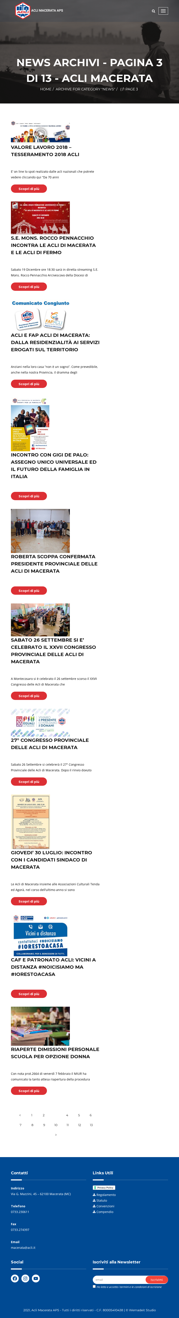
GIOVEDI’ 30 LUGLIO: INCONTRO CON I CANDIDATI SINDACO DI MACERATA (51, 860)
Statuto (101, 1200)
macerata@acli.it (23, 1248)
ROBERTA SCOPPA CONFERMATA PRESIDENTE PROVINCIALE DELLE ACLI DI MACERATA (54, 564)
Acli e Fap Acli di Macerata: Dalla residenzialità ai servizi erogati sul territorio (55, 342)
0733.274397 (20, 1230)
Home (46, 89)
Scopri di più (29, 189)
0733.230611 (20, 1212)
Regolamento (106, 1195)
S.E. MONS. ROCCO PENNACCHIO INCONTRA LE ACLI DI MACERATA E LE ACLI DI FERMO (53, 245)
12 (79, 1125)
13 (91, 1125)
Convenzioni (105, 1206)
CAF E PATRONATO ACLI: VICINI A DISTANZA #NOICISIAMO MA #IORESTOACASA (53, 967)
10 (55, 1125)
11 (68, 1125)
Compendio (104, 1212)
